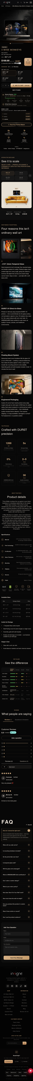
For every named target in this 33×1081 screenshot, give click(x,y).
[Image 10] (20, 43)
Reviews (8, 720)
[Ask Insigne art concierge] (30, 1070)
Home (2, 6)
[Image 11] (21, 43)
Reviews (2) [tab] (9, 761)
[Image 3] (12, 43)
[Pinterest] (16, 986)
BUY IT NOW (17, 90)
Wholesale (24, 1005)
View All (30, 825)
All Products (7, 6)
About (24, 994)
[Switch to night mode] (30, 175)
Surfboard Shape (9, 1003)
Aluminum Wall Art (8, 997)
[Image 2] (11, 43)
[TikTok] (21, 986)
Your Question (7, 944)
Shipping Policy (16, 1025)
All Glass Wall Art (9, 994)
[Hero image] (10, 43)
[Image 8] (18, 43)
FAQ (24, 997)
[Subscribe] (24, 1043)
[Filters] (4, 767)
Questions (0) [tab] (24, 761)
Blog (24, 1008)
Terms (13, 1069)
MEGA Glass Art (8, 1000)
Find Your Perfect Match (17, 125)
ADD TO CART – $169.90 (22, 85)
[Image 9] (19, 43)
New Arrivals (8, 1014)
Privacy (8, 1069)
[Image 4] (13, 43)
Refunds (18, 1069)
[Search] (21, 2)
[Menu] (31, 2)
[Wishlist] (18, 2)
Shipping (24, 1069)
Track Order (16, 1022)
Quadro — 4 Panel (8, 1005)
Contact (24, 1000)
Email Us (9, 1061)
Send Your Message (16, 958)
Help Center (16, 1031)
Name (5, 930)
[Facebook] (12, 986)
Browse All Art (24, 1011)
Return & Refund (16, 1028)
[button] (16, 743)
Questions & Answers (21, 720)
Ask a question (17, 738)
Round (9, 1008)
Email (5, 937)
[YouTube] (25, 986)
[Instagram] (8, 986)
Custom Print (9, 1011)
